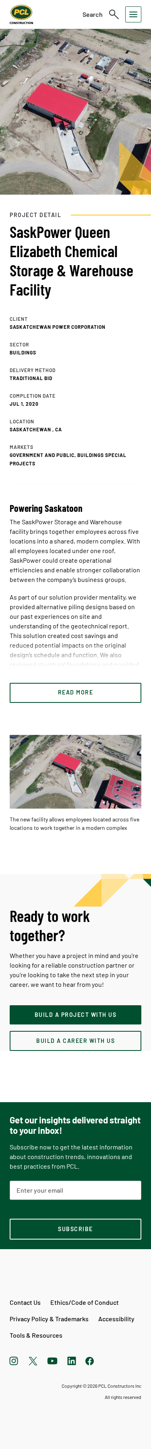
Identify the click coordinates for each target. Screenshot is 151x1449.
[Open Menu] (133, 14)
